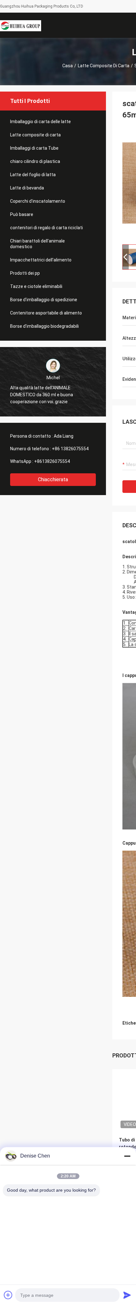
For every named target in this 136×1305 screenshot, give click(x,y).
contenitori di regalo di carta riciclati (46, 227)
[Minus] (127, 1156)
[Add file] (8, 1295)
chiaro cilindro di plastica (35, 161)
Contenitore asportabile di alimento (46, 312)
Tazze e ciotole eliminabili (36, 286)
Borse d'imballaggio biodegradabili (44, 326)
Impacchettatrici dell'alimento (40, 259)
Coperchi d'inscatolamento (37, 201)
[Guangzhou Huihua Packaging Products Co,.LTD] (20, 25)
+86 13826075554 (70, 448)
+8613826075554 (52, 461)
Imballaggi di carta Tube (34, 148)
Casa (67, 65)
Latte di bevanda (27, 187)
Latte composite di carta (103, 65)
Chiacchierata (53, 479)
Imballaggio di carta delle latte (40, 121)
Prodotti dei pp (25, 273)
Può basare (21, 214)
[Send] (127, 1295)
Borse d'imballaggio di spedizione (43, 299)
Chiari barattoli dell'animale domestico (37, 243)
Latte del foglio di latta (33, 174)
